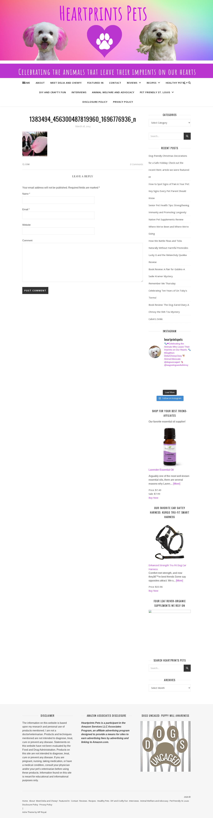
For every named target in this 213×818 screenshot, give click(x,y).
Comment (27, 240)
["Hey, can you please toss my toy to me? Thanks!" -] (150, 382)
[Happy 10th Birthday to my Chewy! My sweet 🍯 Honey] (183, 378)
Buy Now (153, 497)
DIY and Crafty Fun (52, 92)
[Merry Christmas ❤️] (183, 371)
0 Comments (136, 164)
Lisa (27, 164)
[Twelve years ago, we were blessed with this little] (161, 385)
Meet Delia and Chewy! (66, 82)
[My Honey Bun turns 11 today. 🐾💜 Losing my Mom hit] (172, 374)
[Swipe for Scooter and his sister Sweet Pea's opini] (183, 385)
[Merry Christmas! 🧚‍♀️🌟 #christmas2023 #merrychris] (172, 385)
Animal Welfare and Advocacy (113, 92)
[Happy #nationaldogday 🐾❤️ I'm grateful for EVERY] (150, 374)
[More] (176, 483)
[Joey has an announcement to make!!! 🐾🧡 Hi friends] (150, 371)
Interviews (79, 92)
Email (26, 209)
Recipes (151, 82)
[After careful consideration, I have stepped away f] (161, 371)
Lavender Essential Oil (161, 469)
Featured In (95, 82)
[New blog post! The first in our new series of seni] (161, 378)
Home (26, 82)
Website (26, 224)
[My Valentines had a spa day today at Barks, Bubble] (183, 382)
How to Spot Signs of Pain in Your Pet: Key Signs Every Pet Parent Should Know (169, 191)
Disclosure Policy (94, 101)
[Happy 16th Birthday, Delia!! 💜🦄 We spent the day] (172, 371)
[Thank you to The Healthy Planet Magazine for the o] (172, 378)
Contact (115, 82)
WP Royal (41, 812)
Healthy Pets (175, 82)
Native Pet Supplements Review (166, 219)
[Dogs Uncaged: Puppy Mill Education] (165, 746)
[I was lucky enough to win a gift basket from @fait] (150, 378)
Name (26, 193)
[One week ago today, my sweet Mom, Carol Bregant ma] (183, 374)
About (40, 82)
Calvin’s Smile (156, 319)
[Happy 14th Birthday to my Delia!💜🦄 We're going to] (161, 382)
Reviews (132, 82)
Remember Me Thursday (162, 283)
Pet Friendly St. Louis (155, 92)
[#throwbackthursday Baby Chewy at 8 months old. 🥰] (172, 382)
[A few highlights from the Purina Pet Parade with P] (150, 385)
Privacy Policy (123, 101)
